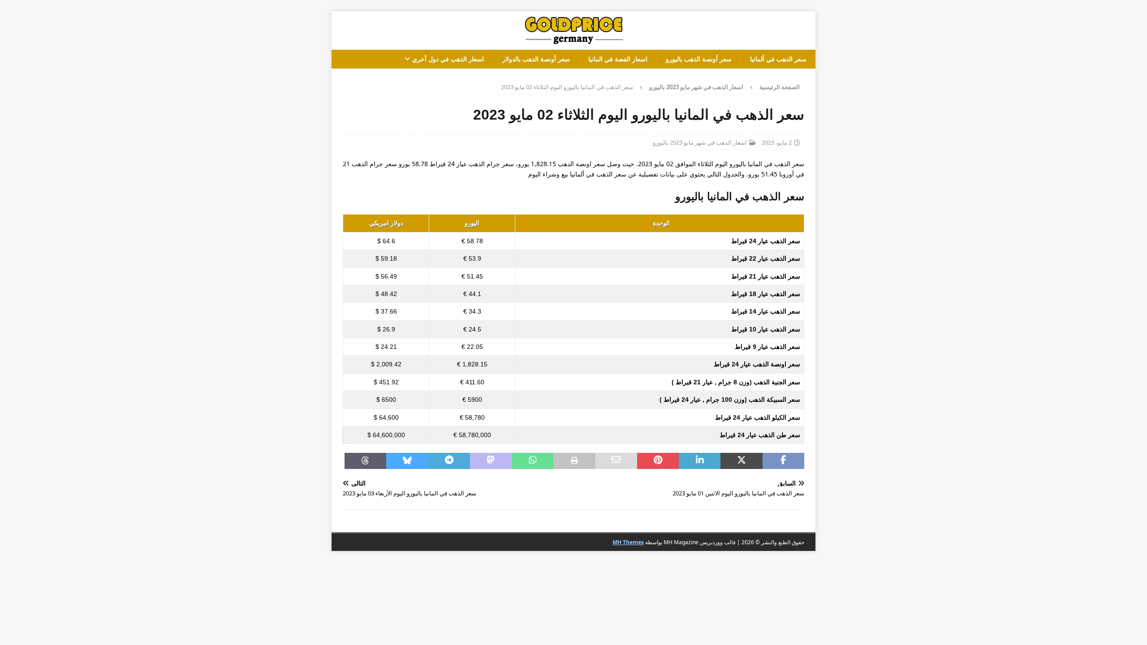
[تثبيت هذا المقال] (658, 461)
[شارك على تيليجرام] (449, 461)
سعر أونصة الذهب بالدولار (536, 59)
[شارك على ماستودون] (491, 461)
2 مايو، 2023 (777, 142)
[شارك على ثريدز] (365, 461)
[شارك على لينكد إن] (699, 461)
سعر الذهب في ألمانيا (778, 59)
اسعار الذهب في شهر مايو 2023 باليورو (700, 142)
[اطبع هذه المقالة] (574, 461)
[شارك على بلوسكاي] (407, 461)
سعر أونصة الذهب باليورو (699, 59)
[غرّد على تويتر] (741, 461)
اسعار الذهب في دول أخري (448, 59)
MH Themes (628, 542)
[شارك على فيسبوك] (783, 461)
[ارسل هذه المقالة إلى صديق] (616, 461)
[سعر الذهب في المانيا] (573, 44)
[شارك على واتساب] (532, 461)
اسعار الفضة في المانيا (617, 59)
